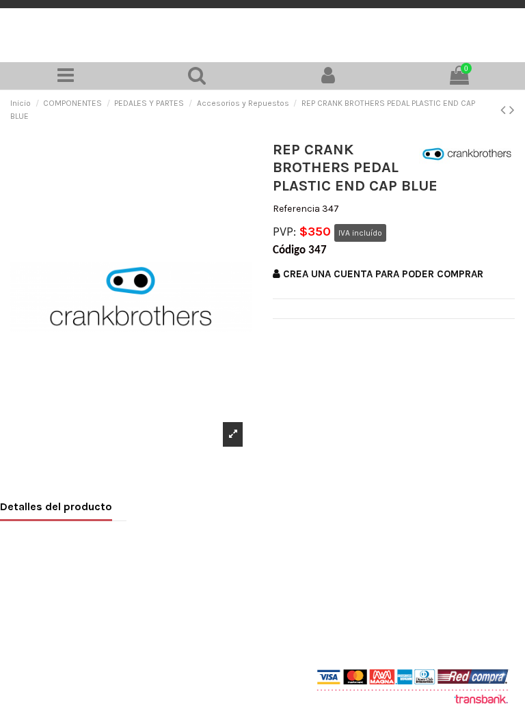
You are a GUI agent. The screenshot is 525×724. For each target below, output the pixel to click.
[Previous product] (504, 110)
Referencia (296, 208)
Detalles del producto (56, 506)
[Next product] (512, 110)
